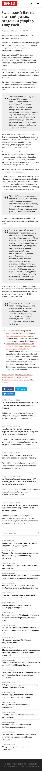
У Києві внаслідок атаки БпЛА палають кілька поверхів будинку (19, 456)
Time (20, 38)
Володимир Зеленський (23, 374)
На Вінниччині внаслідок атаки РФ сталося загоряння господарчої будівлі (20, 405)
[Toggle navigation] (37, 3)
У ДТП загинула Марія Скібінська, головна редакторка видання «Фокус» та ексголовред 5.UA (20, 630)
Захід (19, 377)
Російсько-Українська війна (12, 380)
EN (32, 3)
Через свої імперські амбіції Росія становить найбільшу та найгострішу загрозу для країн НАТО (21, 346)
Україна (5, 382)
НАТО (24, 377)
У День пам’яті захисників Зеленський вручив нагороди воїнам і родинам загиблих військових (21, 675)
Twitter (22, 389)
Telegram (9, 393)
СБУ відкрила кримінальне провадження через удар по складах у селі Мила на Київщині (19, 737)
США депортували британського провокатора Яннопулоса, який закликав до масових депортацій (21, 652)
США (31, 380)
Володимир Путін (8, 377)
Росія (26, 380)
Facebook (9, 389)
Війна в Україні (7, 374)
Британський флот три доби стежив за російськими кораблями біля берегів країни (20, 508)
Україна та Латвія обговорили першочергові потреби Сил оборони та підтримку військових (20, 431)
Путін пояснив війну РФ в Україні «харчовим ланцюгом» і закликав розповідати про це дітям (20, 617)
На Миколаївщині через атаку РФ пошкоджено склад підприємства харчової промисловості (19, 481)
